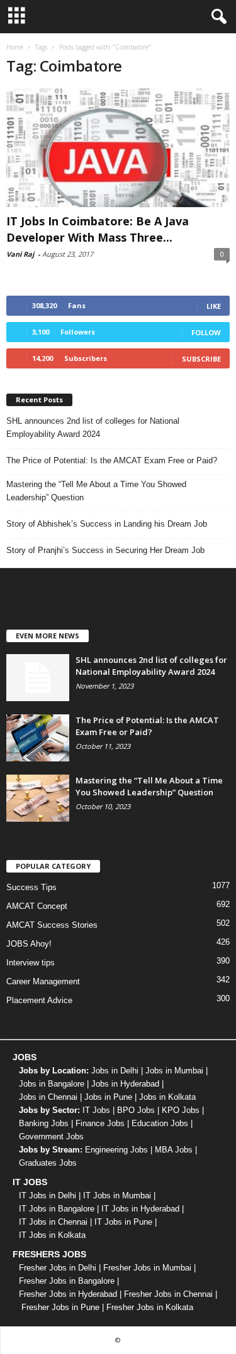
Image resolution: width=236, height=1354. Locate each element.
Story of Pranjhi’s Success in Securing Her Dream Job (105, 550)
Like (213, 306)
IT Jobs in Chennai (53, 1222)
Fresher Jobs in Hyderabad (68, 1294)
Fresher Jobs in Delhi (57, 1267)
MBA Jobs (174, 1149)
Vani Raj (20, 254)
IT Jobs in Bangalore (56, 1208)
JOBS (25, 1057)
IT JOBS (30, 1182)
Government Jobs (51, 1136)
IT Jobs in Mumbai (117, 1195)
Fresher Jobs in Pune (60, 1307)
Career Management (43, 981)
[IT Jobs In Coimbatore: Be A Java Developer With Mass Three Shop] (118, 148)
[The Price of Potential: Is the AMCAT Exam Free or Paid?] (37, 737)
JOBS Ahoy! (29, 943)
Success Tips (31, 887)
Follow (206, 332)
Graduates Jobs (48, 1163)
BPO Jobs (136, 1110)
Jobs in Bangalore (51, 1083)
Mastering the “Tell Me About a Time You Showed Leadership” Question (96, 491)
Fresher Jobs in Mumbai (147, 1267)
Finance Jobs (100, 1123)
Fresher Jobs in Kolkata (149, 1307)
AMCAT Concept (36, 906)
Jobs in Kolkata (167, 1097)
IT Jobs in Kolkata (52, 1235)
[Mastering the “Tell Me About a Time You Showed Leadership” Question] (37, 798)
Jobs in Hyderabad (125, 1083)
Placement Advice (39, 1000)
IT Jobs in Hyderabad (140, 1208)
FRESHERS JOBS (49, 1254)
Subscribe (201, 358)
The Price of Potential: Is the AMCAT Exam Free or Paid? (111, 460)
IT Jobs (96, 1110)
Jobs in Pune (108, 1097)
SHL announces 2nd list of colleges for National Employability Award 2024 (92, 427)
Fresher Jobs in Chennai (168, 1294)
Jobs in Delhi (114, 1070)
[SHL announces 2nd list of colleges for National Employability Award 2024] (37, 677)
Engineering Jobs (116, 1149)
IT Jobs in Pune (123, 1222)
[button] (216, 17)
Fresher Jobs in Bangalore (67, 1281)
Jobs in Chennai (48, 1097)
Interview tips (30, 962)
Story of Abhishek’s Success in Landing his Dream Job (106, 524)
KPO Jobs (180, 1110)
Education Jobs (160, 1123)
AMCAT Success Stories (52, 925)
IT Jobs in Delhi (47, 1195)
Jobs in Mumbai (174, 1070)
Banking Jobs (44, 1123)
